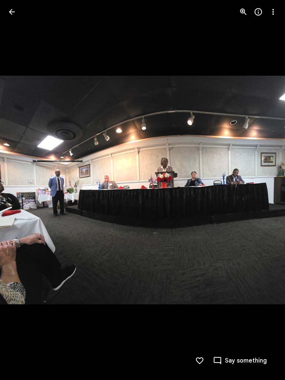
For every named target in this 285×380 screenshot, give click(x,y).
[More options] (273, 11)
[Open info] (258, 11)
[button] (20, 190)
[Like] (199, 360)
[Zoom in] (243, 11)
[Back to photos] (12, 12)
